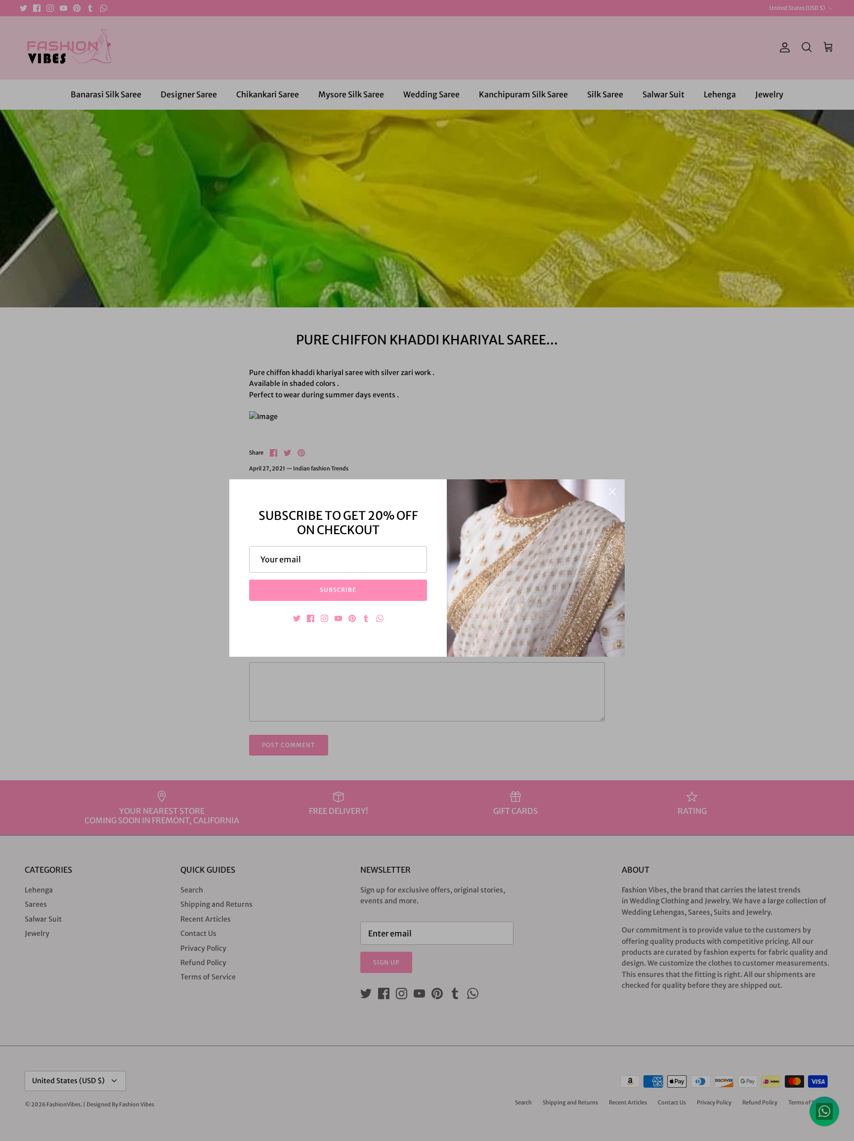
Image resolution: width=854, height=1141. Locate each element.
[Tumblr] (366, 618)
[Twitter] (296, 618)
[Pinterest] (352, 618)
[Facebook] (310, 618)
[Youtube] (338, 618)
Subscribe (338, 589)
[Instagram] (324, 618)
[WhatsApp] (380, 618)
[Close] (612, 492)
